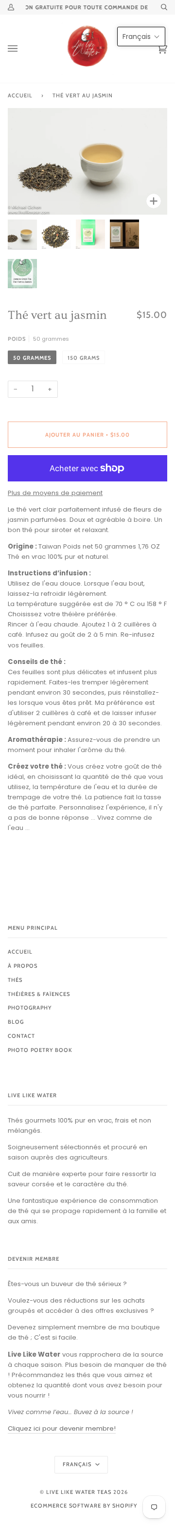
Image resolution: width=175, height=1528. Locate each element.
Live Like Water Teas (78, 1492)
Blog (16, 1021)
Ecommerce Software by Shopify (84, 1505)
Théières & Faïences (39, 994)
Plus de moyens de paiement (55, 492)
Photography (30, 1007)
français (78, 1464)
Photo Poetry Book (40, 1050)
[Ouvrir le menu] (22, 49)
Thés (15, 979)
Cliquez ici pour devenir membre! (62, 1428)
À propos (22, 965)
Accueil (20, 95)
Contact (21, 1035)
